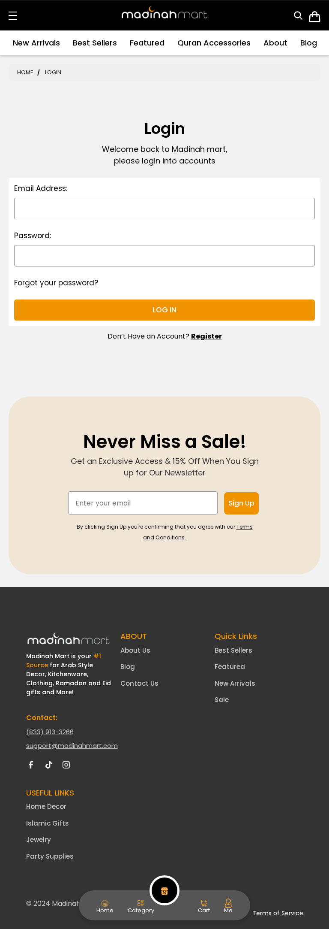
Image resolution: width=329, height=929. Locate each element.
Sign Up (241, 503)
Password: (32, 235)
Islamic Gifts (47, 823)
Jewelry (38, 839)
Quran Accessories (214, 42)
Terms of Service (277, 913)
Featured (147, 42)
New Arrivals (36, 42)
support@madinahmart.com (72, 745)
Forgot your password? (56, 283)
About (275, 42)
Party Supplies (50, 856)
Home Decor (46, 806)
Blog (308, 42)
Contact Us (139, 683)
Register (206, 336)
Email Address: (40, 188)
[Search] (301, 17)
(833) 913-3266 (50, 731)
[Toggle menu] (18, 15)
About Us (135, 650)
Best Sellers (95, 42)
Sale (222, 699)
